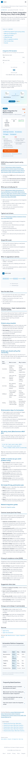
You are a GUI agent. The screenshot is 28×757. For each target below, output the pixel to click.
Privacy (13, 753)
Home (2, 6)
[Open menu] (25, 2)
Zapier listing (6, 630)
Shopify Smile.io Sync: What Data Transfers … (14, 727)
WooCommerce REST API (17, 153)
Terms (18, 753)
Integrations (6, 6)
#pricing (21, 739)
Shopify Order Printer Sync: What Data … (13, 723)
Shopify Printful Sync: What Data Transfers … (14, 725)
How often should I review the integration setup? (13, 703)
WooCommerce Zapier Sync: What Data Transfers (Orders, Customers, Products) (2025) (14, 193)
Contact (9, 753)
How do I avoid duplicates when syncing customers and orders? (12, 698)
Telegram (23, 753)
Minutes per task (6, 60)
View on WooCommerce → (10, 150)
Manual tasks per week (7, 55)
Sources (6, 43)
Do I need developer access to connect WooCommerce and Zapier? (12, 687)
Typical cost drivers (8, 35)
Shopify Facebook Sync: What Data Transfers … (14, 730)
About (4, 753)
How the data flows (8, 41)
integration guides (10, 507)
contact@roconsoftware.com (14, 750)
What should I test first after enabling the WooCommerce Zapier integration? (13, 692)
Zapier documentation (8, 632)
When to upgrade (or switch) (11, 39)
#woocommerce (4, 739)
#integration (15, 739)
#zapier (9, 739)
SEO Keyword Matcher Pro (18, 172)
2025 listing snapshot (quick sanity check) (14, 31)
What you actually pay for (10, 33)
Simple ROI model (8, 37)
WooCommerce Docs (7, 153)
